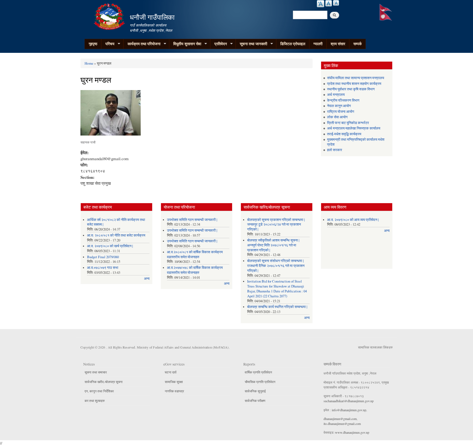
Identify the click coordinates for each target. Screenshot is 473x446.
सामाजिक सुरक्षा (174, 381)
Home (89, 63)
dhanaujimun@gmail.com (340, 418)
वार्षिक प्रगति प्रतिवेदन (258, 372)
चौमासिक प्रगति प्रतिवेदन (260, 381)
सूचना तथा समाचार (96, 372)
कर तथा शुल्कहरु (95, 400)
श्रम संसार (338, 44)
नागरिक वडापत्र (174, 391)
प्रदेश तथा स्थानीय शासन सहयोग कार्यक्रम (354, 83)
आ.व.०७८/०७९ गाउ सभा (102, 267)
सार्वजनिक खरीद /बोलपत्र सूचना (104, 381)
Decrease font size (336, 3)
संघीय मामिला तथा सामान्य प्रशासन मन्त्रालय (355, 78)
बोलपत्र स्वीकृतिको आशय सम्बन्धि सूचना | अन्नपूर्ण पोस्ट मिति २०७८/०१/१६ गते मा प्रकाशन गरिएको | (273, 245)
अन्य (146, 278)
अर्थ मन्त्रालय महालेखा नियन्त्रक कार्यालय (353, 128)
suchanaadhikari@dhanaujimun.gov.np (349, 401)
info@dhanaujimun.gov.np (349, 410)
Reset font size (328, 3)
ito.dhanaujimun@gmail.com (342, 423)
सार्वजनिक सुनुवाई (255, 391)
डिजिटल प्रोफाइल (292, 44)
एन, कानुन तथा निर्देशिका (99, 391)
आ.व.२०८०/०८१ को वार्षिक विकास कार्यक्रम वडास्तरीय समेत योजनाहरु (195, 254)
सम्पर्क (357, 44)
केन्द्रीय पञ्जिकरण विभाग (343, 100)
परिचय (107, 44)
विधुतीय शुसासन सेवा (185, 44)
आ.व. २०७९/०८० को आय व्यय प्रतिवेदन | (353, 219)
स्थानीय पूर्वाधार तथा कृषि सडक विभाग (351, 89)
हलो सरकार (334, 150)
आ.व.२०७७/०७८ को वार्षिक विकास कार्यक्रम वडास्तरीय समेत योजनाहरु (195, 270)
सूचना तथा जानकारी (251, 44)
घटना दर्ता (171, 372)
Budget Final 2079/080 (103, 257)
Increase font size (320, 3)
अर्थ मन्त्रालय (336, 94)
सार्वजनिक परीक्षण (255, 400)
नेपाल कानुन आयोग (339, 105)
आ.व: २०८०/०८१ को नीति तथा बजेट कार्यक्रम (116, 235)
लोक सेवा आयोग (337, 117)
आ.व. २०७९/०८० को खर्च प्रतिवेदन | (110, 246)
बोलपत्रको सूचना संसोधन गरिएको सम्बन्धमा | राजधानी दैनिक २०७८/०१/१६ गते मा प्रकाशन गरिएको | (275, 265)
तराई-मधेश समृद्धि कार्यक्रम (344, 134)
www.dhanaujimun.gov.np (352, 432)
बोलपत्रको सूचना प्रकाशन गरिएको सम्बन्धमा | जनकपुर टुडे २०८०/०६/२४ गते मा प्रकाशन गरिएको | (276, 224)
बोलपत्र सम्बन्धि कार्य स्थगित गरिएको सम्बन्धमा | (277, 306)
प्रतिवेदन (218, 44)
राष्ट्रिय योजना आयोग (340, 111)
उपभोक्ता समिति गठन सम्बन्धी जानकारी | (192, 219)
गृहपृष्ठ (93, 44)
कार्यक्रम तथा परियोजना (141, 44)
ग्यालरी (317, 44)
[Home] (110, 15)
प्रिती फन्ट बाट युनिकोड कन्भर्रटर (348, 122)
